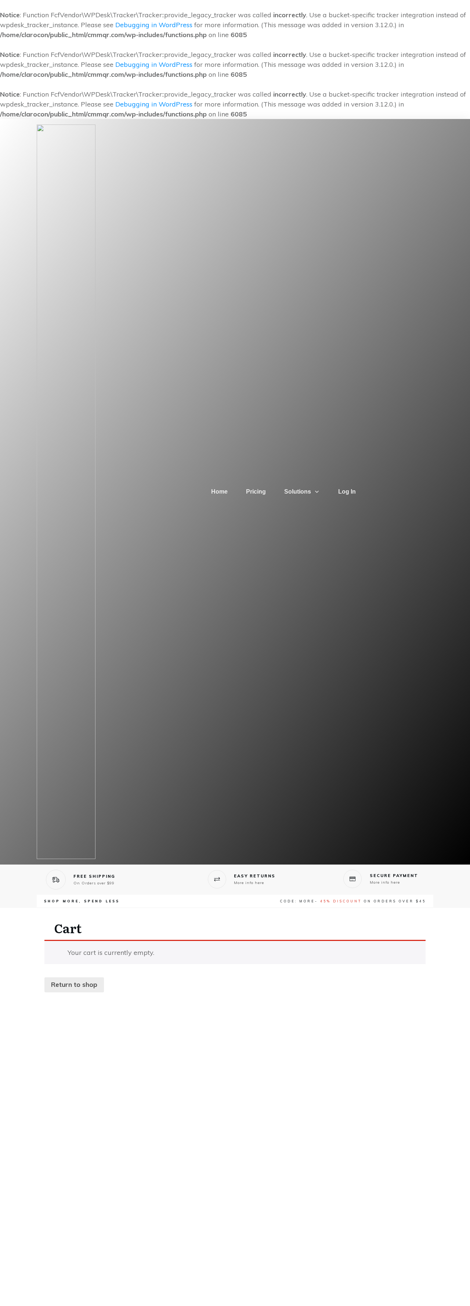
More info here (249, 882)
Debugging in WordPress (153, 25)
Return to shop (74, 984)
